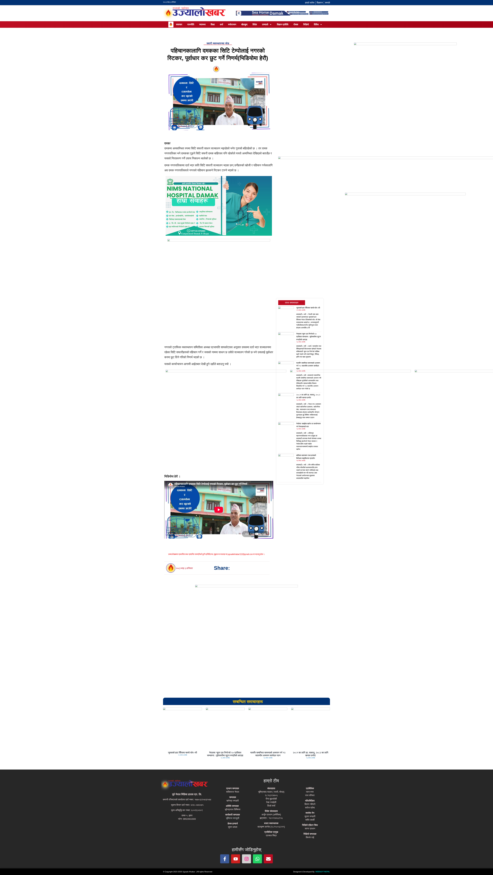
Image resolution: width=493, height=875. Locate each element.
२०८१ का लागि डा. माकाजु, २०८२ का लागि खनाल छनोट (310, 754)
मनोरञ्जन (232, 24)
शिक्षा (213, 24)
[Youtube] (235, 858)
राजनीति (190, 24)
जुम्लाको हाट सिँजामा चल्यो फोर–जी (308, 308)
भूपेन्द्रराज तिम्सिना (232, 809)
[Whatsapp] (257, 858)
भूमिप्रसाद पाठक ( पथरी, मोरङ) (271, 792)
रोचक (295, 24)
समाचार (179, 24)
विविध (316, 24)
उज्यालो (265, 24)
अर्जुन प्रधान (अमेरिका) (271, 814)
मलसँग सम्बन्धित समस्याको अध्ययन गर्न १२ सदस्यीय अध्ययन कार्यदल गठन (308, 366)
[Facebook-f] (224, 858)
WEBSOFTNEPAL (322, 872)
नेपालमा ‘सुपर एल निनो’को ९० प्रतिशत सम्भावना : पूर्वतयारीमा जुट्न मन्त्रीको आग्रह (308, 337)
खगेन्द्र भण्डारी (232, 800)
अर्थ (221, 24)
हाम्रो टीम (271, 780)
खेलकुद (244, 24)
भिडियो (306, 24)
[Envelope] (268, 858)
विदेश (255, 24)
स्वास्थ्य (202, 24)
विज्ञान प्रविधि (282, 24)
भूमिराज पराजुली (232, 818)
